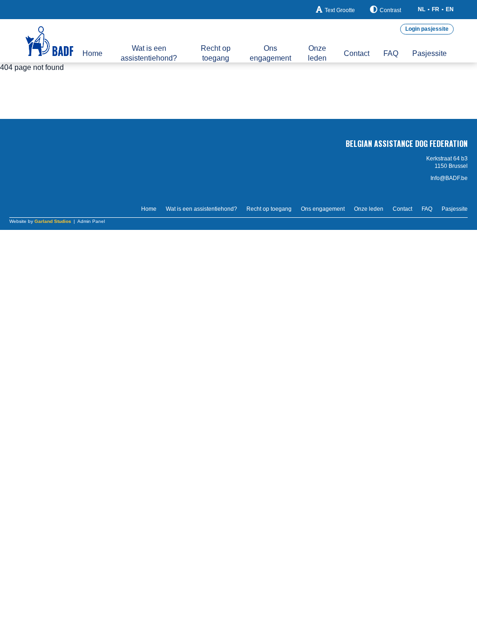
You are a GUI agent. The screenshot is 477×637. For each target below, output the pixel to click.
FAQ (390, 53)
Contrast (390, 10)
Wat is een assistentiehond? (149, 53)
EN (450, 9)
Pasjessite (429, 53)
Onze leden (317, 53)
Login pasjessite (427, 29)
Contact (356, 53)
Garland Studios (52, 221)
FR (435, 9)
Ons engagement (270, 53)
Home (92, 53)
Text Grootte (340, 10)
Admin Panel (91, 221)
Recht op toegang (216, 53)
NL (421, 9)
